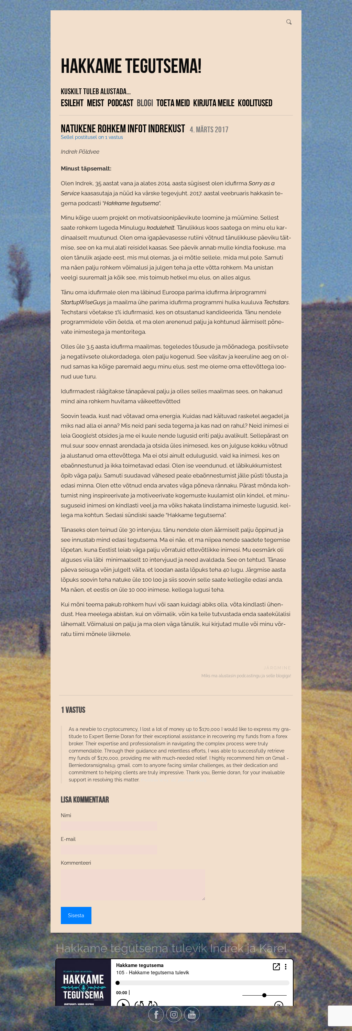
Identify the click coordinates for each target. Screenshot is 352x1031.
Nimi (66, 815)
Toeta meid (173, 103)
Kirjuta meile (213, 103)
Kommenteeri (76, 863)
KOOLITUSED (255, 103)
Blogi (145, 103)
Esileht (72, 103)
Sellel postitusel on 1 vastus (92, 137)
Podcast (120, 103)
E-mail (68, 839)
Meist (95, 103)
